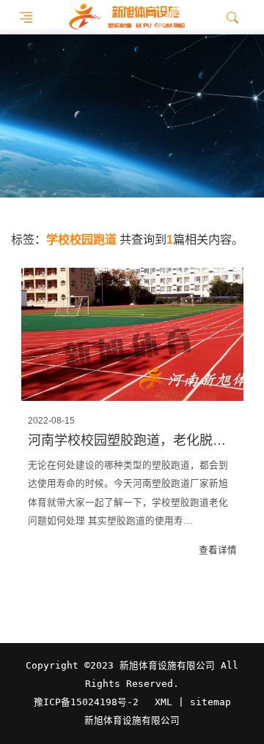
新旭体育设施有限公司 (132, 720)
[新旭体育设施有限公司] (126, 17)
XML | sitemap (193, 701)
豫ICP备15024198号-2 (86, 701)
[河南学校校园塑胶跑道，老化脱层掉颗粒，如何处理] (132, 334)
